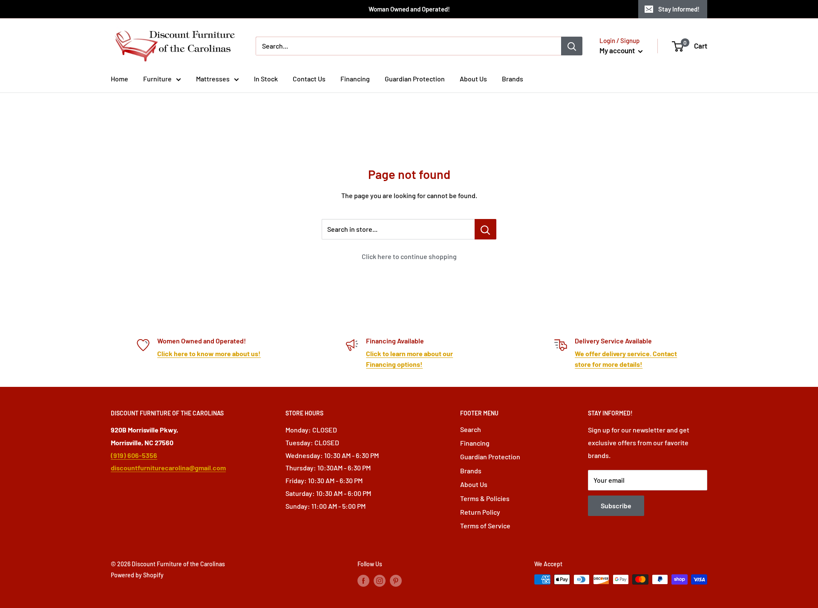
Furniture (157, 79)
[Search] (571, 46)
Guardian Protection (415, 79)
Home (119, 79)
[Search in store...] (485, 229)
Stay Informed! (679, 9)
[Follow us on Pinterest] (396, 580)
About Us (473, 79)
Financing (355, 79)
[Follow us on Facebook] (363, 580)
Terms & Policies (485, 498)
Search (470, 429)
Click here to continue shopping (409, 256)
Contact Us (309, 79)
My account (617, 50)
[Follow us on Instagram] (380, 580)
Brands (512, 79)
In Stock (266, 79)
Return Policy (480, 512)
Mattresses (213, 79)
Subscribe (616, 505)
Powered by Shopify (137, 575)
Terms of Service (485, 526)
